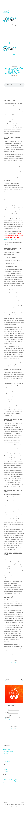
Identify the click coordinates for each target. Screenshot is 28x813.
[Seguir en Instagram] (24, 6)
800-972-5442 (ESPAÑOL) (10, 779)
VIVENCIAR (6, 753)
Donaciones (14, 42)
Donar (6, 11)
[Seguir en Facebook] (16, 6)
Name (6, 709)
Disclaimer (5, 771)
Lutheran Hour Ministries (13, 802)
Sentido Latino (6, 749)
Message (7, 717)
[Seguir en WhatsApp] (21, 6)
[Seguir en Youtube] (19, 6)
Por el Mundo (6, 761)
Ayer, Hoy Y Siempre (8, 751)
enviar (8, 719)
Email (6, 712)
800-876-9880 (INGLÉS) (9, 781)
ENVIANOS (7, 783)
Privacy (5, 769)
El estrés (14, 662)
